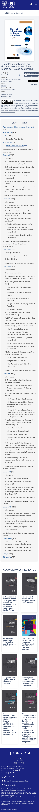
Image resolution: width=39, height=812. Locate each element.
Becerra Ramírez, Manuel (9, 75)
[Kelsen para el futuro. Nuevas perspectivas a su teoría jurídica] (29, 592)
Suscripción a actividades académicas (16, 781)
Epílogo (5, 553)
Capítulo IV (7, 266)
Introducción (7, 142)
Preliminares (7, 132)
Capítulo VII (7, 507)
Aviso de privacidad (10, 785)
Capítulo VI (7, 472)
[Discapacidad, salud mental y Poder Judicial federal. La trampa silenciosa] (10, 633)
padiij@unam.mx (5, 804)
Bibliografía (7, 557)
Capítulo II (7, 198)
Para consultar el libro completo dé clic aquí (18, 127)
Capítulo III (7, 249)
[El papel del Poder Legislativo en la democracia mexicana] (10, 670)
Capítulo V (7, 373)
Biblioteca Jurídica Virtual (15, 13)
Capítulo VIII (7, 538)
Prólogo (5, 136)
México (3, 85)
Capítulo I (6, 155)
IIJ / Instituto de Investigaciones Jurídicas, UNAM (11, 80)
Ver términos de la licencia (8, 112)
